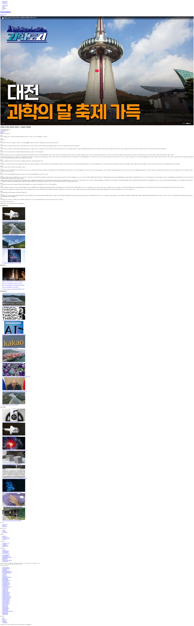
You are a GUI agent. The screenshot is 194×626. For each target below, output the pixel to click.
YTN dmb (4, 620)
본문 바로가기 (4, 2)
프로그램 (4, 6)
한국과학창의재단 (5, 556)
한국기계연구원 (5, 588)
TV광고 (3, 530)
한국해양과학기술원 (6, 598)
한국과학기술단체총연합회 (7, 571)
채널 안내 (4, 525)
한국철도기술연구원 (6, 592)
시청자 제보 (4, 544)
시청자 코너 (4, 8)
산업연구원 (4, 575)
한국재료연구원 (5, 605)
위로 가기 (2, 15)
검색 (1, 14)
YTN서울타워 (4, 622)
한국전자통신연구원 (6, 582)
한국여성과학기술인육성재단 (7, 611)
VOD (3, 7)
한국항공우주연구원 (6, 593)
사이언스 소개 (4, 524)
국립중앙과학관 (5, 609)
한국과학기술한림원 (6, 599)
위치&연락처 (4, 526)
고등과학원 (4, 569)
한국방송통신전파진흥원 (6, 557)
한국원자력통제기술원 (6, 580)
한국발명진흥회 (5, 610)
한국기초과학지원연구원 (6, 586)
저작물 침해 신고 (5, 545)
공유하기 (2, 132)
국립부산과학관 (5, 614)
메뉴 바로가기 (4, 1)
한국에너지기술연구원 (6, 596)
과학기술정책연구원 (6, 568)
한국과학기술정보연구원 (6, 597)
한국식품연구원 (5, 585)
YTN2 (3, 618)
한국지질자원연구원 (6, 601)
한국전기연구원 (5, 604)
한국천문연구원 (5, 581)
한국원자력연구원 (5, 594)
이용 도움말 (4, 539)
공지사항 (4, 536)
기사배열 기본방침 (5, 553)
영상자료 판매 (4, 532)
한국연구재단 (4, 559)
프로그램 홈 (2, 131)
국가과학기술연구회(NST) (7, 560)
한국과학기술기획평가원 (6, 577)
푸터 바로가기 (4, 3)
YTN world (4, 621)
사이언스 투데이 (5, 5)
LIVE (3, 9)
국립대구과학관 (5, 612)
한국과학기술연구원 (6, 583)
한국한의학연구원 (5, 587)
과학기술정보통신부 (6, 567)
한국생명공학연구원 (6, 584)
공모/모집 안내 (5, 537)
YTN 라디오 (4, 619)
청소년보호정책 (5, 552)
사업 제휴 (4, 531)
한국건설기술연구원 (6, 600)
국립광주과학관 (5, 613)
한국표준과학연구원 (6, 595)
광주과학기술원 (5, 579)
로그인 (3, 14)
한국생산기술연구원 (6, 603)
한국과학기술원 (5, 561)
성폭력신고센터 (5, 546)
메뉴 (5, 14)
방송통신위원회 (5, 558)
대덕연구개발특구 (5, 602)
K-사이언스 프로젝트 (6, 538)
